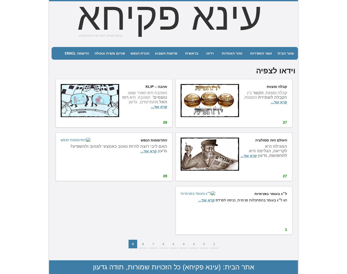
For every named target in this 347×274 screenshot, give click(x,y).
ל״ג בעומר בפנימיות (271, 194)
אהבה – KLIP (156, 87)
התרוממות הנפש (154, 140)
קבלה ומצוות (277, 87)
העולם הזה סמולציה (271, 140)
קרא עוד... (279, 102)
